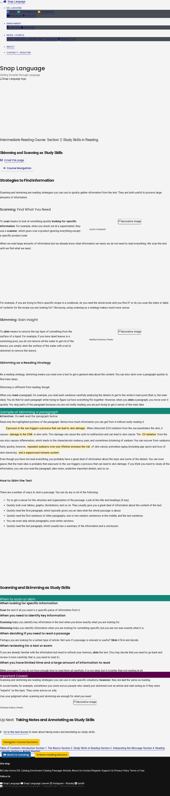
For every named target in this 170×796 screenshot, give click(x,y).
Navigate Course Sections (20, 742)
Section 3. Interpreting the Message (121, 748)
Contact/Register (92, 770)
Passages (16, 15)
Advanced (47, 11)
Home (12, 770)
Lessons (14, 27)
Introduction (28, 748)
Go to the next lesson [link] (16, 732)
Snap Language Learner (22, 39)
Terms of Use (137, 770)
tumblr (81, 783)
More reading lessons (53, 754)
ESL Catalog (23, 770)
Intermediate (28, 11)
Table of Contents (10, 748)
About (11, 46)
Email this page (14, 160)
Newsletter (68, 39)
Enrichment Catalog (40, 770)
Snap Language (16, 1)
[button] (14, 7)
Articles (29, 27)
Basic (13, 11)
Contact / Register (19, 52)
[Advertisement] (85, 277)
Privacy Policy (121, 770)
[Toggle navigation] (1, 2)
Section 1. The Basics (48, 748)
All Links (4, 770)
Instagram (58, 783)
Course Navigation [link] (18, 168)
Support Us (108, 770)
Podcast (30, 15)
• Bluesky (69, 783)
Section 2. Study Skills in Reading (80, 748)
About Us (77, 770)
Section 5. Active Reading (25, 751)
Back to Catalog (18, 754)
